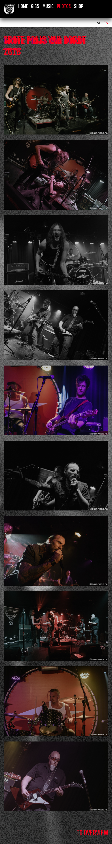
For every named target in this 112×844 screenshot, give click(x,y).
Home (23, 6)
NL (99, 23)
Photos (64, 6)
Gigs (35, 6)
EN (106, 23)
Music (48, 6)
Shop (78, 6)
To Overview (92, 833)
